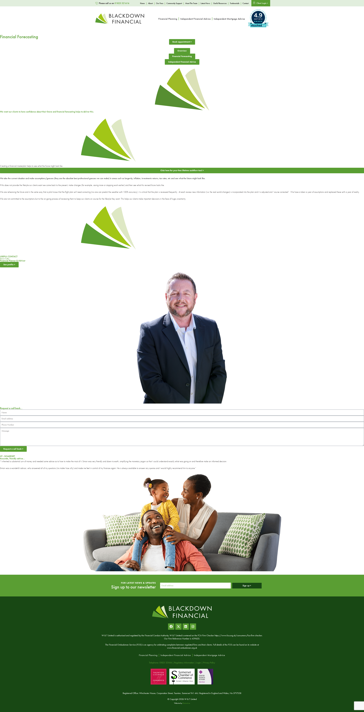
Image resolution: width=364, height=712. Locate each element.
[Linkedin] (186, 626)
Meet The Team (191, 3)
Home (142, 3)
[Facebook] (171, 626)
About (150, 3)
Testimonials (234, 3)
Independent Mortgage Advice (229, 18)
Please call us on (114, 3)
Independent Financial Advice (195, 18)
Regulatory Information (184, 662)
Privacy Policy (209, 662)
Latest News (205, 3)
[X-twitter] (178, 626)
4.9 (258, 15)
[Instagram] (193, 626)
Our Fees (159, 3)
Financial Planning (167, 18)
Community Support (174, 3)
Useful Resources (220, 3)
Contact (246, 3)
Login (198, 662)
